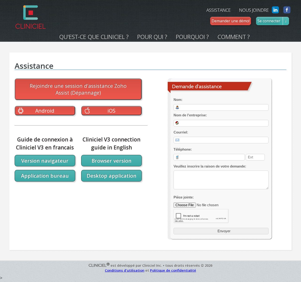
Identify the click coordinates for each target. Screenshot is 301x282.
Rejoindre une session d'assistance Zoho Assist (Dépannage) (78, 89)
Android (44, 110)
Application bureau (45, 175)
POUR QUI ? (152, 37)
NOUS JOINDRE (254, 10)
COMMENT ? (233, 37)
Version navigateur (44, 160)
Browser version (111, 160)
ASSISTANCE (218, 10)
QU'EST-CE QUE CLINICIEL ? (93, 37)
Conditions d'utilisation (124, 270)
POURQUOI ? (192, 37)
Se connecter (268, 20)
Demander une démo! (231, 20)
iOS (111, 110)
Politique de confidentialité (173, 270)
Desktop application (111, 175)
